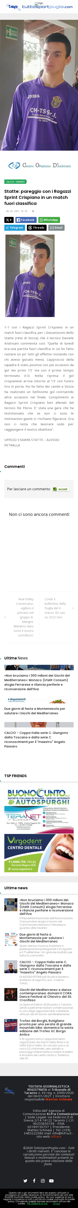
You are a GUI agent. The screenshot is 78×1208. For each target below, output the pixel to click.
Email (58, 227)
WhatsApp (51, 220)
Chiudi (56, 1203)
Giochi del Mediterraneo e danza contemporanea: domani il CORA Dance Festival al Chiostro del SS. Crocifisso (46, 995)
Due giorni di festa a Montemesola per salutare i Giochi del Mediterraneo (34, 711)
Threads (38, 227)
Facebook (27, 220)
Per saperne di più (37, 1203)
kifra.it (56, 1136)
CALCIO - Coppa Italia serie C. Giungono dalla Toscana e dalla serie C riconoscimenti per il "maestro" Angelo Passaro (36, 740)
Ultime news (16, 888)
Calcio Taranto (15, 182)
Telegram (16, 227)
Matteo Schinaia (59, 1099)
